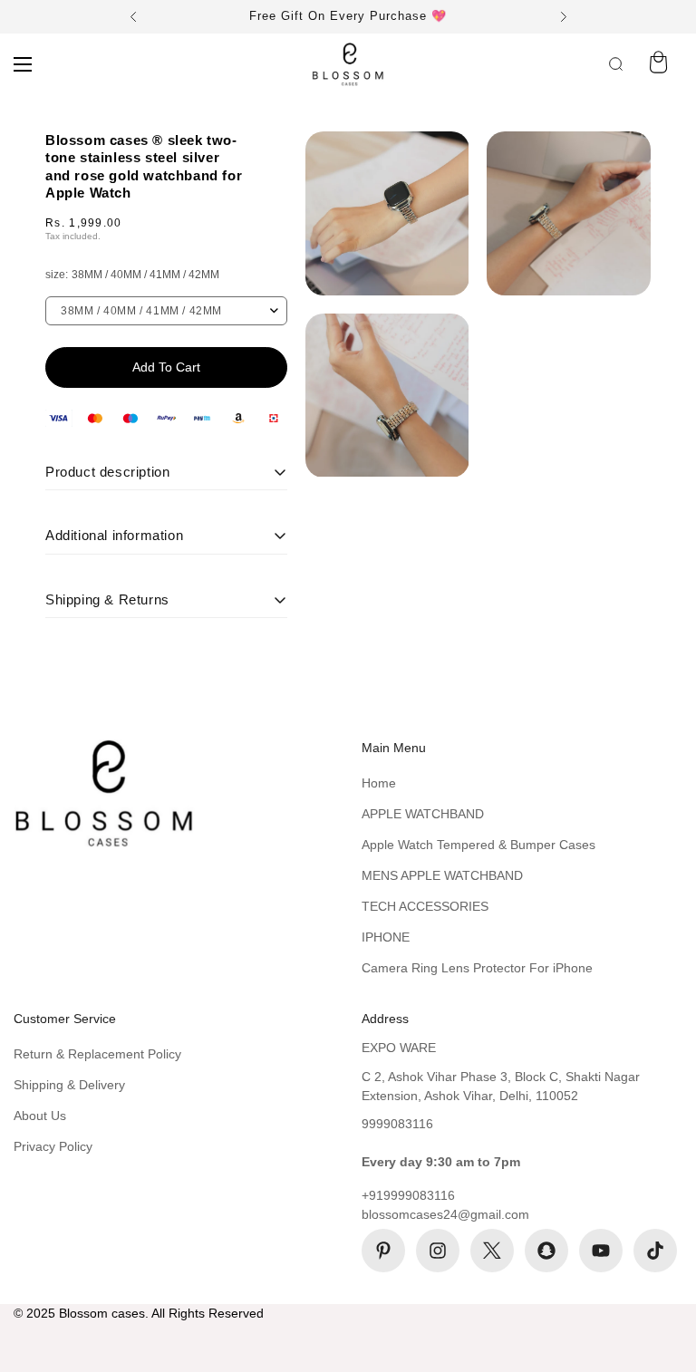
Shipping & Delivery (69, 1084)
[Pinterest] (383, 1250)
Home (379, 783)
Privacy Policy (53, 1146)
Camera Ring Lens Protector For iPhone (477, 968)
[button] (657, 64)
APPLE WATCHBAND (423, 814)
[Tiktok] (655, 1250)
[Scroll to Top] (661, 1273)
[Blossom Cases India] (348, 64)
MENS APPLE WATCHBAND (442, 875)
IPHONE (386, 937)
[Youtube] (601, 1250)
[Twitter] (492, 1250)
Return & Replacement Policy (97, 1054)
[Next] (563, 17)
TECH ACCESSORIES (425, 906)
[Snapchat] (546, 1250)
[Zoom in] (439, 170)
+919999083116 (408, 1195)
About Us (40, 1115)
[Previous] (132, 17)
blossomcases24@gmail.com (445, 1214)
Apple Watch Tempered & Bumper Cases (478, 844)
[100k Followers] (437, 1250)
